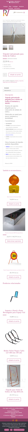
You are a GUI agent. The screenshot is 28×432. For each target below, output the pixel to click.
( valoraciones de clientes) (12, 58)
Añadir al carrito (15, 75)
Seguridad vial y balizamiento (16, 20)
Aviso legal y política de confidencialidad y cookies (13, 409)
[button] (23, 25)
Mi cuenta (17, 8)
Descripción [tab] (6, 87)
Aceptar (6, 429)
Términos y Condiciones (13, 411)
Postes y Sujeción (19, 80)
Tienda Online (7, 20)
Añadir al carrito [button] (14, 204)
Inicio (4, 20)
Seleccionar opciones (14, 241)
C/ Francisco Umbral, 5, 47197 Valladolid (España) (13, 416)
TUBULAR (7, 146)
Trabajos (5, 6)
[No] (26, 426)
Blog (10, 6)
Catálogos (15, 6)
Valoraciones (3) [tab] (7, 90)
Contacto (10, 8)
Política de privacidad (19, 429)
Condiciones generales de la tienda (13, 412)
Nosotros (21, 6)
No (11, 429)
